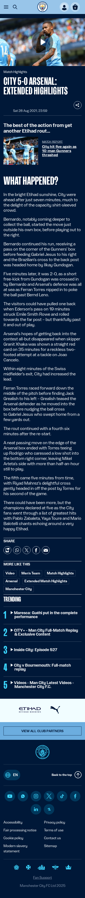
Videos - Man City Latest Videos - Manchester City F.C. (44, 685)
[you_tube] (9, 796)
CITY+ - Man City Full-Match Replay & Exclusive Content (46, 632)
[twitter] (49, 796)
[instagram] (36, 796)
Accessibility (12, 822)
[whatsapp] (23, 796)
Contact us (52, 838)
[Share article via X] (27, 550)
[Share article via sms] (7, 550)
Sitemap (50, 846)
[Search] (15, 7)
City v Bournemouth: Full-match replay (42, 667)
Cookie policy (13, 838)
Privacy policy (54, 822)
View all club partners (42, 731)
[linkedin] (36, 809)
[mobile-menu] (6, 7)
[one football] (49, 809)
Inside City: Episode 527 (35, 650)
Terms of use (53, 830)
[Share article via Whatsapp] (17, 550)
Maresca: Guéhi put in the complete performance (46, 615)
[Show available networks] (78, 105)
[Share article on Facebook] (36, 550)
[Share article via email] (46, 550)
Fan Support (42, 877)
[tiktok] (62, 796)
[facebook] (75, 796)
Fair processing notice (19, 830)
